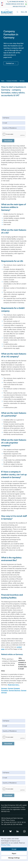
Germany (4, 688)
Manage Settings (14, 858)
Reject (14, 853)
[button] (17, 12)
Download (8, 141)
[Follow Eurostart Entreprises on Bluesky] (10, 831)
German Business (14, 690)
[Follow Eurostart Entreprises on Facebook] (3, 831)
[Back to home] (7, 12)
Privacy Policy (5, 845)
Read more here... (13, 685)
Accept (14, 849)
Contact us (10, 63)
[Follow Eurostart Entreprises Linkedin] (17, 831)
